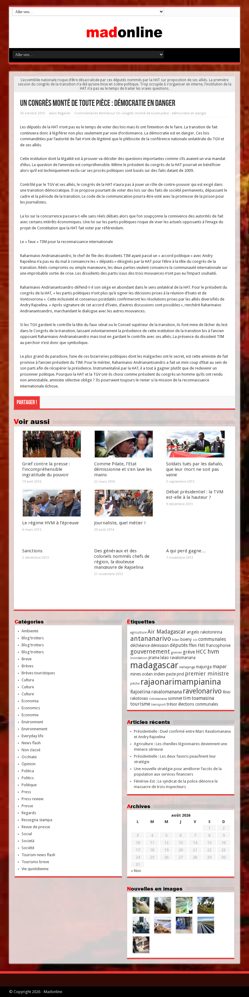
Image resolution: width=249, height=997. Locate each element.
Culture (28, 687)
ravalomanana (166, 692)
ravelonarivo (202, 691)
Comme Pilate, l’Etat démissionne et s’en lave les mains (123, 469)
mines (135, 674)
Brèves (27, 666)
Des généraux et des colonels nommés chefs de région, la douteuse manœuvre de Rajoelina (121, 559)
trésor (172, 704)
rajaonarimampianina (181, 682)
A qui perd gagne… (186, 551)
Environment (32, 722)
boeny (186, 639)
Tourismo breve (35, 862)
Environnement (34, 729)
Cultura (28, 680)
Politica (28, 771)
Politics (28, 778)
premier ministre (207, 673)
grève (189, 652)
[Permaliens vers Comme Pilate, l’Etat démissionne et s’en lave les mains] (124, 444)
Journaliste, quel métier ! (120, 523)
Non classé (31, 750)
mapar (220, 666)
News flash (31, 743)
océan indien (153, 674)
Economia (30, 701)
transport (158, 705)
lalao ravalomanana (178, 657)
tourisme (140, 704)
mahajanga (187, 667)
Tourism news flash (38, 855)
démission (160, 645)
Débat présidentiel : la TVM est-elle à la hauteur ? (194, 494)
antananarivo (150, 638)
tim (187, 698)
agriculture (138, 632)
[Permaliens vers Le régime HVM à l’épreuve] (52, 503)
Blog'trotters (33, 638)
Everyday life (32, 736)
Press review (32, 799)
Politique (29, 785)
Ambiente (30, 631)
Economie (30, 715)
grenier (176, 653)
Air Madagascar (167, 631)
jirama (153, 657)
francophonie (218, 645)
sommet (175, 698)
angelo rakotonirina (204, 632)
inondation (139, 658)
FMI (201, 645)
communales (212, 639)
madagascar (154, 665)
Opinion (29, 764)
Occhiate (29, 757)
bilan (175, 640)
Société (28, 848)
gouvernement (150, 651)
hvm (213, 651)
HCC (201, 651)
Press (26, 792)
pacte (171, 674)
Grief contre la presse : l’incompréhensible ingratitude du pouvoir (46, 469)
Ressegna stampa (37, 820)
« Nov (136, 870)
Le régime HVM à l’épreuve (50, 523)
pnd (180, 674)
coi (195, 640)
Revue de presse (36, 827)
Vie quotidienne (35, 869)
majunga (204, 666)
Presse (27, 806)
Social (27, 834)
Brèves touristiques (38, 673)
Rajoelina (140, 692)
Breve (27, 659)
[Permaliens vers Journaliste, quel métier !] (124, 503)
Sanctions (32, 551)
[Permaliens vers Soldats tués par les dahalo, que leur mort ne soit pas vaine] (196, 444)
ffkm (193, 645)
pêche (135, 684)
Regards (64, 113)
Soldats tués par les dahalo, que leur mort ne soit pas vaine (194, 469)
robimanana (158, 699)
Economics (31, 708)
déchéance (140, 645)
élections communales (198, 704)
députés (179, 645)
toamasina (203, 698)
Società (28, 841)
